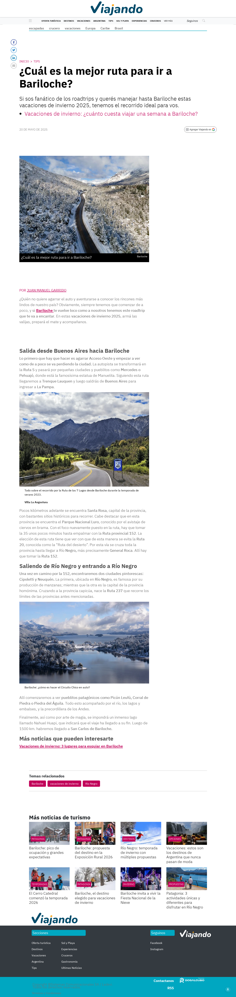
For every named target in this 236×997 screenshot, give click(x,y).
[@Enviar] (14, 66)
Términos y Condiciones (46, 993)
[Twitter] (14, 50)
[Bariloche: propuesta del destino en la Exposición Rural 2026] (95, 833)
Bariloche (45, 310)
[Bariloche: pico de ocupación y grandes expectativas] (49, 833)
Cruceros (155, 21)
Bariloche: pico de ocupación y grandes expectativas (46, 852)
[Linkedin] (14, 58)
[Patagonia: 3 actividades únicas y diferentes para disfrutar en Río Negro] (186, 878)
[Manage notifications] (228, 989)
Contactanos (164, 980)
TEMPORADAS (39, 884)
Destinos (69, 21)
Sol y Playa (122, 21)
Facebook (156, 943)
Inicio (24, 61)
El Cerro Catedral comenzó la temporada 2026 (48, 898)
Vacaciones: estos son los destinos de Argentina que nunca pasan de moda (184, 854)
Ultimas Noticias (71, 968)
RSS (170, 988)
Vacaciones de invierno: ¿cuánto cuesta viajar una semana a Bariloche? (111, 113)
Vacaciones (83, 21)
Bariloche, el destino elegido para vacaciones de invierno (95, 898)
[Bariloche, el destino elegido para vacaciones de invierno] (95, 878)
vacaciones (73, 28)
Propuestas (176, 884)
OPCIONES (175, 839)
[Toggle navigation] (29, 21)
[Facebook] (14, 42)
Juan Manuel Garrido (46, 290)
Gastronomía (69, 961)
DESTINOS (129, 839)
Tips (110, 21)
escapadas (36, 28)
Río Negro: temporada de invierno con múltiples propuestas (139, 852)
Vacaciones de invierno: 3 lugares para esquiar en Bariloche (71, 746)
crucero (54, 28)
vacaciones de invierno (64, 783)
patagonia (83, 884)
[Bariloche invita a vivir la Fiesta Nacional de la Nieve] (141, 878)
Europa (91, 28)
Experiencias (139, 21)
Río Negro (91, 783)
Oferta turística (51, 21)
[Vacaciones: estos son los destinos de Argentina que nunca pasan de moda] (186, 833)
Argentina (99, 21)
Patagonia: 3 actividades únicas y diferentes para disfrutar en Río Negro (184, 900)
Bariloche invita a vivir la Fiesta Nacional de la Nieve (141, 898)
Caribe (105, 28)
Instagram (156, 949)
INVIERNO (128, 884)
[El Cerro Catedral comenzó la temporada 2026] (49, 878)
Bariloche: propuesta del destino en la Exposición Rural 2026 (94, 852)
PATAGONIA (38, 839)
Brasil (119, 28)
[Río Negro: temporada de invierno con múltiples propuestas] (141, 833)
